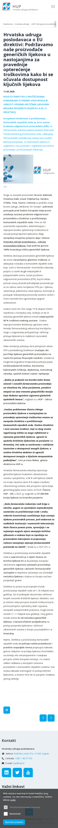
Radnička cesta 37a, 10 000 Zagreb (31, 753)
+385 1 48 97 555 (23, 758)
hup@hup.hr (19, 763)
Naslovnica (8, 24)
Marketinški (15, 814)
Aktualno (6, 710)
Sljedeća (51, 718)
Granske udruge (22, 24)
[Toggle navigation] (53, 6)
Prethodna (43, 718)
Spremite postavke (14, 822)
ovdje (13, 800)
